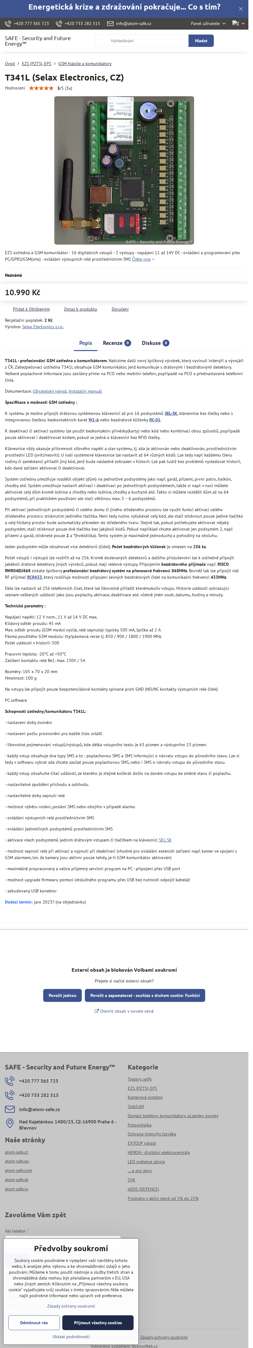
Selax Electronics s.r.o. (43, 326)
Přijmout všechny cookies (98, 1322)
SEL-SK (165, 840)
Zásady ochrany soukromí (164, 1337)
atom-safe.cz (16, 1152)
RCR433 (34, 577)
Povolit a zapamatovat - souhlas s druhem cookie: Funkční (145, 995)
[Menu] (241, 41)
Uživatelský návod (50, 391)
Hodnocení (15, 88)
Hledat (201, 40)
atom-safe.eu (17, 1161)
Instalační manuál (85, 391)
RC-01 (154, 420)
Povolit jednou (63, 995)
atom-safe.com (18, 1170)
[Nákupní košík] (226, 41)
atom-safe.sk (16, 1179)
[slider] (41, 88)
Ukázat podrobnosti (71, 1336)
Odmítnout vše (34, 1322)
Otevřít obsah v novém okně (126, 1011)
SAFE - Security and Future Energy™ (38, 40)
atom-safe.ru (16, 1189)
